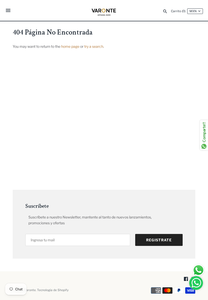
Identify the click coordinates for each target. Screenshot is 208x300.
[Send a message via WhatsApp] (198, 270)
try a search (93, 46)
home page (70, 46)
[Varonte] (104, 10)
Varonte (30, 290)
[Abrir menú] (8, 11)
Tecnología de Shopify (52, 290)
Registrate (159, 240)
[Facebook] (186, 279)
